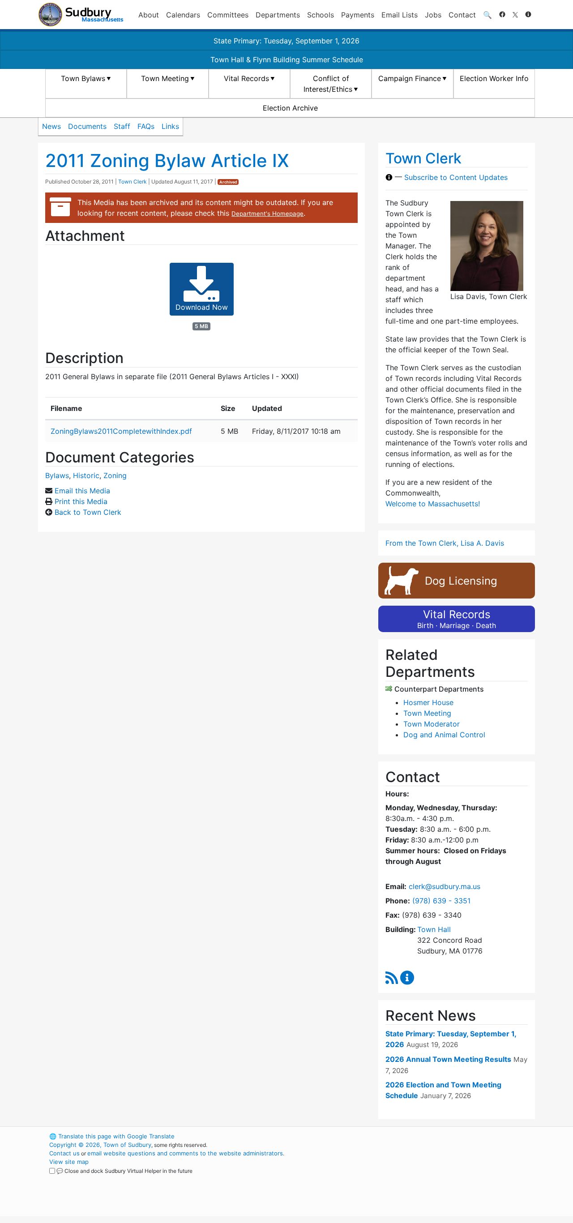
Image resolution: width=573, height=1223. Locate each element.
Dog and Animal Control (444, 734)
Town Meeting (165, 78)
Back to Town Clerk (88, 512)
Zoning (115, 475)
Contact (462, 14)
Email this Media (82, 490)
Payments (357, 14)
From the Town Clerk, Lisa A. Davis (444, 543)
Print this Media (81, 501)
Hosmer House (428, 702)
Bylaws (57, 475)
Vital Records (246, 78)
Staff (122, 126)
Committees (227, 14)
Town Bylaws (83, 78)
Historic (86, 475)
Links (170, 126)
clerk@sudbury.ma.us (444, 886)
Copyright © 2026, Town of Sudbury (100, 1144)
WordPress (414, 1136)
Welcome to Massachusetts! (432, 503)
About (148, 14)
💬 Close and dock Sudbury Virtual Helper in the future (124, 1170)
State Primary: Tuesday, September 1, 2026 (286, 40)
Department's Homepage (267, 213)
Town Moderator (431, 723)
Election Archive (290, 107)
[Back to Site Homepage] (81, 14)
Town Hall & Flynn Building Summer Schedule (286, 59)
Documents (87, 126)
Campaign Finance (409, 78)
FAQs (145, 126)
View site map (69, 1161)
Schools (320, 14)
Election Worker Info (494, 78)
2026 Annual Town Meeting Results (448, 1059)
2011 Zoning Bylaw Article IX (167, 160)
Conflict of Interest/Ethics (328, 84)
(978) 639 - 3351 (441, 900)
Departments (278, 14)
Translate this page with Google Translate (112, 1136)
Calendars (183, 14)
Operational (430, 1178)
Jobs (433, 14)
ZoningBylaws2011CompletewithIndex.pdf (121, 431)
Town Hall (434, 929)
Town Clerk (132, 181)
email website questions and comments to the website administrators (185, 1153)
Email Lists (399, 14)
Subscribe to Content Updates (456, 177)
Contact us (64, 1153)
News (51, 126)
